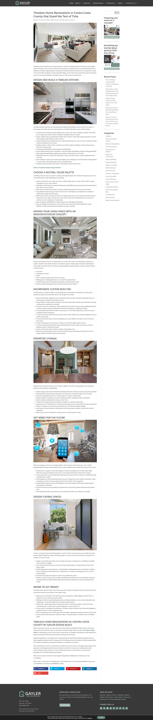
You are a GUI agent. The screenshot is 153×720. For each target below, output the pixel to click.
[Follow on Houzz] (110, 708)
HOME (71, 3)
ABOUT (77, 3)
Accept (101, 717)
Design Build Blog (59, 20)
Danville (102, 695)
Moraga (117, 699)
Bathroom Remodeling (112, 144)
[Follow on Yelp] (123, 708)
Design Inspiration (70, 20)
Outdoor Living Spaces (112, 173)
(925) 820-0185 (24, 705)
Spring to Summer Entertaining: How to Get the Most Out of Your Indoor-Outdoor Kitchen (112, 121)
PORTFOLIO (111, 3)
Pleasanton (109, 697)
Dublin (123, 699)
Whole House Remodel (112, 200)
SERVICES (86, 3)
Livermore (126, 697)
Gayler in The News (111, 165)
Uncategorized (110, 195)
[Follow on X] (104, 708)
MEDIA (120, 3)
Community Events (111, 147)
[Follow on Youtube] (107, 708)
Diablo (102, 697)
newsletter (39, 663)
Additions (108, 136)
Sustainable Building (112, 187)
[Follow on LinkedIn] (117, 708)
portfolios (55, 663)
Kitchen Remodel (111, 168)
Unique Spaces (110, 197)
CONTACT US (130, 3)
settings (90, 718)
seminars (85, 661)
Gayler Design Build (40, 20)
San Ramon (103, 699)
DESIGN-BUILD (98, 3)
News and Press (110, 171)
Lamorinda (118, 697)
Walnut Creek (111, 695)
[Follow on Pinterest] (120, 708)
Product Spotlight (111, 176)
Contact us (73, 656)
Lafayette (120, 695)
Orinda (111, 699)
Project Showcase (111, 179)
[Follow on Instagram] (114, 708)
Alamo (127, 695)
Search (117, 12)
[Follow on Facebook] (101, 708)
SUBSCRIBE (65, 705)
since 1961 (92, 640)
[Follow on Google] (126, 708)
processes (36, 652)
